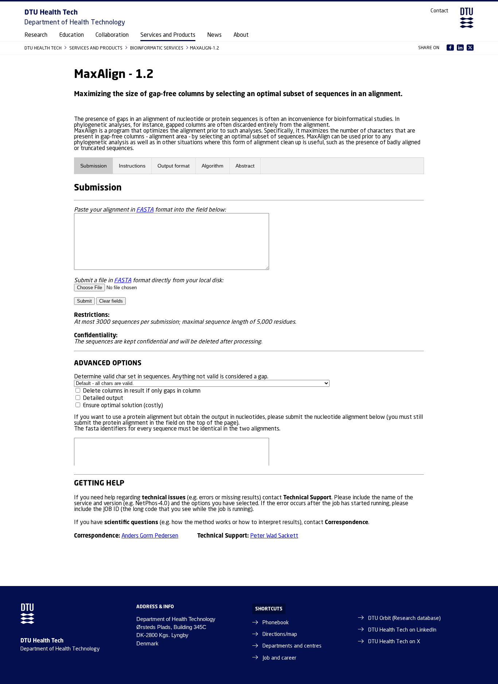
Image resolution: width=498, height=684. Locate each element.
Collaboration (112, 35)
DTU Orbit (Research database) (404, 618)
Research (35, 35)
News (214, 35)
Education (71, 35)
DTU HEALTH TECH (43, 48)
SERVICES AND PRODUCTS (96, 48)
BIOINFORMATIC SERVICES (157, 48)
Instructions (132, 166)
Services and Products (167, 35)
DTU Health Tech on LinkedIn (402, 630)
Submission (93, 166)
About (241, 35)
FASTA (144, 210)
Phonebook (275, 622)
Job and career (279, 658)
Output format (173, 166)
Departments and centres (292, 646)
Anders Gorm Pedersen (149, 536)
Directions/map (279, 634)
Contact (439, 10)
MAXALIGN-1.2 (204, 48)
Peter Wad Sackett (274, 536)
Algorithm (212, 166)
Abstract (245, 166)
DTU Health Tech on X (394, 641)
